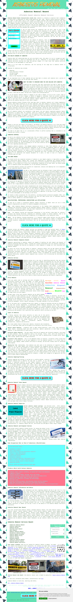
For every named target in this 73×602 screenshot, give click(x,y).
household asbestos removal (49, 386)
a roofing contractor (39, 555)
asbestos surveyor (19, 166)
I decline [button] (45, 598)
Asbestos (10, 58)
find (12, 509)
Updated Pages (23, 592)
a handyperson (32, 551)
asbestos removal (47, 26)
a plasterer (38, 556)
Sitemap (8, 592)
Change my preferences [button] (52, 598)
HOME (48, 8)
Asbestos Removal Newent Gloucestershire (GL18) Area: (22, 18)
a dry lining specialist (54, 556)
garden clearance (36, 548)
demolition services (13, 548)
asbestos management (34, 204)
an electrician (20, 555)
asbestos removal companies (46, 250)
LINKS (51, 8)
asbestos (51, 20)
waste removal (50, 551)
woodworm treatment (28, 550)
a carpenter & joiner (38, 552)
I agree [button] (41, 598)
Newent (63, 229)
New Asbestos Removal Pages (15, 592)
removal (37, 98)
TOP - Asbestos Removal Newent (16, 583)
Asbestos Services (29, 592)
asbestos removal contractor (51, 127)
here (9, 519)
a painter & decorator (35, 554)
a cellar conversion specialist (35, 547)
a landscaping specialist (18, 556)
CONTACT (58, 8)
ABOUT (55, 8)
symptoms (28, 78)
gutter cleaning (20, 552)
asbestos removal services (25, 516)
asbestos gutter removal (19, 398)
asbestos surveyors (22, 161)
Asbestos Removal (36, 592)
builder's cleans (12, 551)
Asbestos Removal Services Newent (20, 522)
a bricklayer (46, 550)
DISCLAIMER (63, 8)
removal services (59, 554)
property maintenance (13, 554)
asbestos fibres (59, 64)
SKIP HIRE (58, 555)
